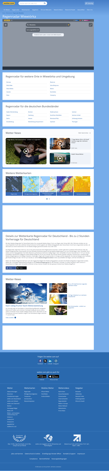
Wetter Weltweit (62, 406)
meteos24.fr (10, 419)
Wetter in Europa (63, 403)
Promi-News (61, 410)
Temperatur (27, 396)
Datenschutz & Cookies (32, 454)
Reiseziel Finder (79, 396)
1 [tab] (47, 199)
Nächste (89, 184)
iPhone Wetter (45, 391)
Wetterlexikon (62, 408)
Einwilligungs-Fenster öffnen (51, 454)
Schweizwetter (62, 396)
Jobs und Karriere (17, 454)
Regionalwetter (62, 401)
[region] (48, 44)
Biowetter (78, 391)
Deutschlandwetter (63, 394)
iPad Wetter (44, 394)
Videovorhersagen (12, 391)
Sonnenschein (28, 398)
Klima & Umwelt (79, 401)
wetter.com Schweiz (12, 401)
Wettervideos (63, 388)
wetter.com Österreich (13, 403)
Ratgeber (79, 388)
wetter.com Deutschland (14, 398)
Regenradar (27, 391)
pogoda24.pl (10, 424)
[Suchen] (44, 3)
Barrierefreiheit (44, 459)
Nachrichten (61, 391)
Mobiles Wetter (47, 388)
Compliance (34, 459)
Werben (9, 406)
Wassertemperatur (29, 401)
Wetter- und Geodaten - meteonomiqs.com (13, 413)
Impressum (81, 454)
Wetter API (10, 410)
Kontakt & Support (69, 454)
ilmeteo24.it (10, 422)
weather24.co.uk (11, 426)
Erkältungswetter (80, 398)
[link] (6, 10)
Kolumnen (10, 394)
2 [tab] (49, 199)
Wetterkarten (9, 13)
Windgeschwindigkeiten (30, 394)
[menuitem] (6, 9)
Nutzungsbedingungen (59, 459)
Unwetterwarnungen (13, 396)
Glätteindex (78, 394)
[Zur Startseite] (8, 3)
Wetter (10, 388)
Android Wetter (45, 396)
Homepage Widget (12, 408)
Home (3, 13)
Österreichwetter (63, 398)
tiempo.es (10, 417)
